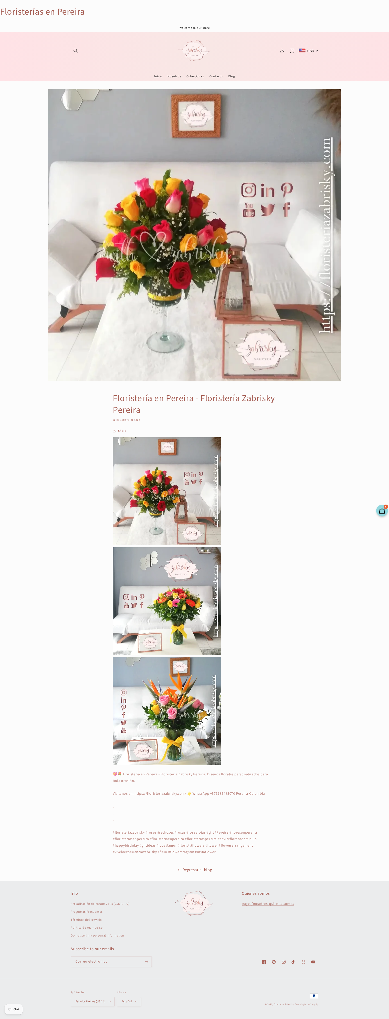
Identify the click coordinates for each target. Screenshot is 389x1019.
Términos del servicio (86, 920)
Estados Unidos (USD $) (90, 1001)
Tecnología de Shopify (306, 1004)
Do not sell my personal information (97, 935)
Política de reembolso (87, 928)
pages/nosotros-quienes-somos (268, 903)
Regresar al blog (197, 870)
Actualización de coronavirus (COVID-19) (100, 904)
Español (127, 1001)
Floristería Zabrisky (284, 1004)
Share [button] (122, 431)
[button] (76, 51)
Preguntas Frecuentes (87, 912)
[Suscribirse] (147, 961)
